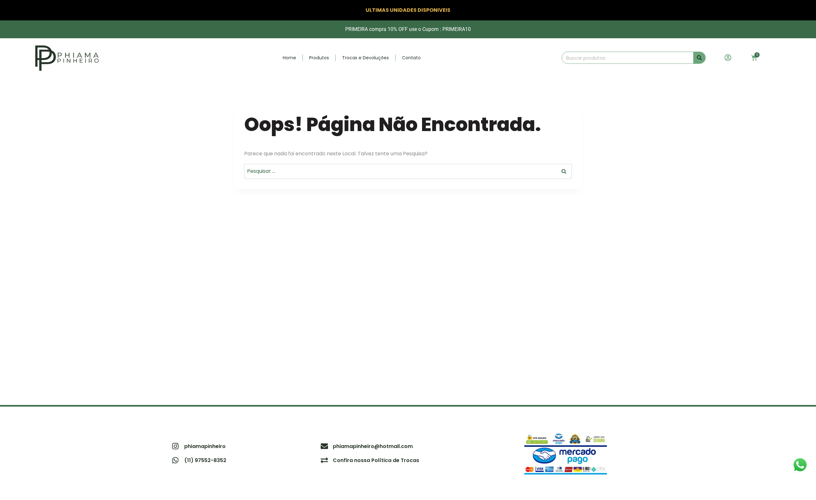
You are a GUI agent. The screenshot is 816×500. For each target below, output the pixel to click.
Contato (411, 58)
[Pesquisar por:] (408, 171)
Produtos (319, 58)
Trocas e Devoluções (365, 58)
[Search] (699, 57)
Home (289, 58)
